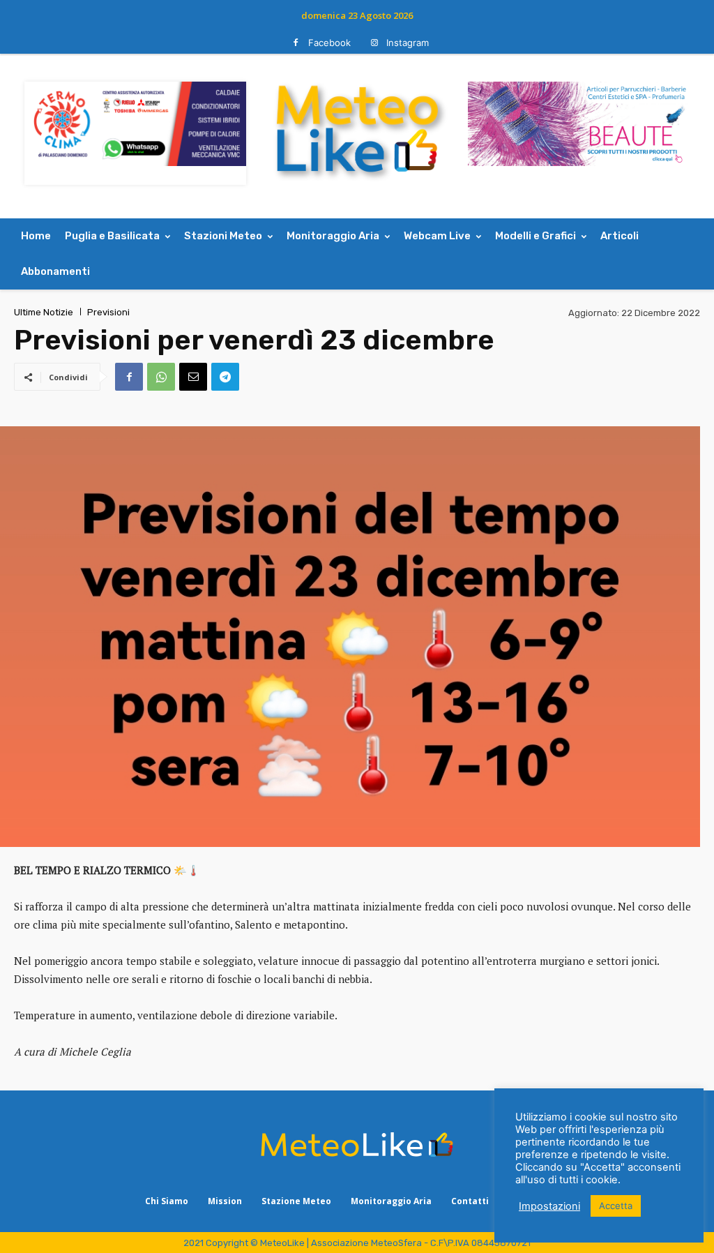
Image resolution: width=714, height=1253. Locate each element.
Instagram (407, 42)
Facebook (329, 42)
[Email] (193, 377)
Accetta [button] (615, 1205)
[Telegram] (225, 377)
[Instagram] (374, 43)
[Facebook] (296, 43)
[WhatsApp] (161, 377)
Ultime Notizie (43, 312)
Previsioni (108, 312)
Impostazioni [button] (549, 1206)
